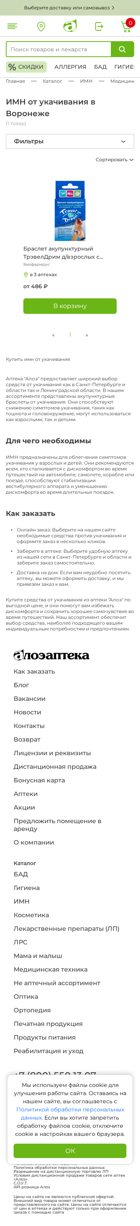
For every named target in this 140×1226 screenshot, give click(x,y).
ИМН (22, 901)
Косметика (31, 915)
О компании (34, 842)
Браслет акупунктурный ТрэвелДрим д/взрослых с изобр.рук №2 (61, 253)
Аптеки (26, 794)
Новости (27, 712)
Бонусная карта (39, 780)
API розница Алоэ (32, 1187)
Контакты (29, 726)
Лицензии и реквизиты (52, 753)
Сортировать (112, 159)
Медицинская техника (51, 969)
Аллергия (70, 66)
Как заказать (34, 671)
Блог (21, 685)
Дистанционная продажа (55, 766)
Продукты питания (45, 1037)
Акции (24, 807)
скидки (26, 67)
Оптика (26, 996)
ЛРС (20, 942)
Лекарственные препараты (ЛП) (66, 928)
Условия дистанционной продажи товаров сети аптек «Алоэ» (69, 1177)
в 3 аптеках (43, 274)
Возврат (27, 739)
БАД (100, 66)
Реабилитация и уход (49, 1051)
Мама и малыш (38, 956)
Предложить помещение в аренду (58, 824)
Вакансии (30, 698)
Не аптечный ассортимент (57, 983)
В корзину (70, 306)
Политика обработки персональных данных (59, 1168)
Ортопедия (32, 1010)
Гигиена (27, 888)
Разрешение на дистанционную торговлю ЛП (61, 1172)
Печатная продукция (48, 1023)
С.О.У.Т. (21, 1183)
